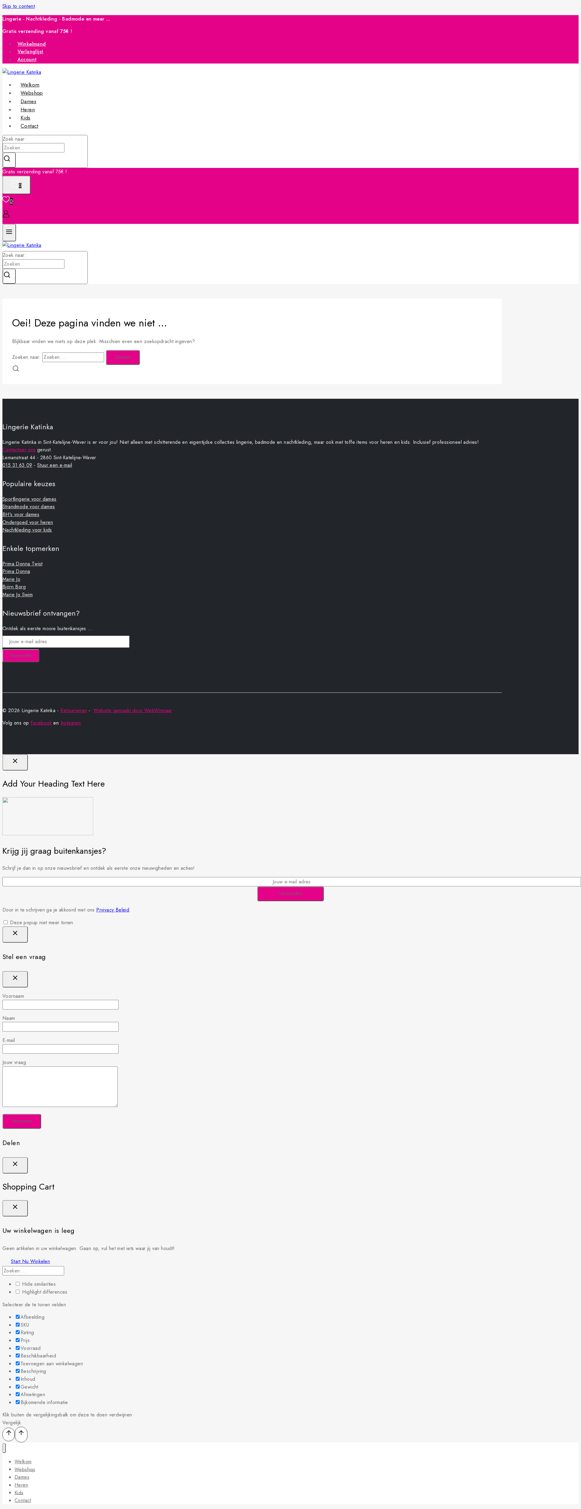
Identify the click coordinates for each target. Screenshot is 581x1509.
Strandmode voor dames (28, 506)
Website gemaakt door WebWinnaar (133, 710)
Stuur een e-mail (54, 465)
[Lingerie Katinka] (21, 245)
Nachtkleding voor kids (27, 529)
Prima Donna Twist (22, 563)
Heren (21, 1484)
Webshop (25, 1469)
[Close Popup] (15, 762)
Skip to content (18, 6)
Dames (22, 1477)
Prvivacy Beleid (112, 909)
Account (27, 59)
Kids (19, 1492)
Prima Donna (16, 571)
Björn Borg (14, 586)
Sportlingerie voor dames (29, 499)
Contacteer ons (19, 449)
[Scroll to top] (8, 1434)
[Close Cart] (15, 1208)
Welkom (23, 1461)
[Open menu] (9, 232)
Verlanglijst (31, 51)
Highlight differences (44, 1291)
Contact (29, 125)
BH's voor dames (20, 514)
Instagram (71, 722)
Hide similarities (38, 1284)
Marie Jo (11, 579)
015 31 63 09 (17, 465)
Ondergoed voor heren (27, 522)
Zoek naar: (14, 139)
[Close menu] (4, 1448)
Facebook (41, 722)
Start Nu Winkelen (30, 1261)
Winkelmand (32, 44)
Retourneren (73, 710)
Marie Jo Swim (17, 594)
